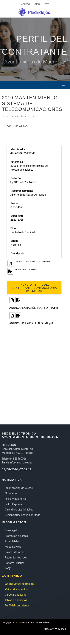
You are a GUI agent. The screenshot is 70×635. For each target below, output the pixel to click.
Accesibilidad (12, 541)
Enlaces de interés (15, 552)
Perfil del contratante (17, 605)
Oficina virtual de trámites (20, 584)
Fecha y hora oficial (16, 499)
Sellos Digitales (13, 504)
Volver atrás (17, 126)
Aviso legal (11, 530)
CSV (46, 4)
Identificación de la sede (19, 488)
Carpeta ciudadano (16, 595)
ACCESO (25, 4)
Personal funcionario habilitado (22, 515)
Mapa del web (13, 547)
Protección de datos (16, 536)
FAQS (8, 568)
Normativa (11, 493)
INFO (37, 4)
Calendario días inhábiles (19, 509)
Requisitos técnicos (16, 557)
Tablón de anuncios (16, 600)
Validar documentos (16, 589)
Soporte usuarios (14, 563)
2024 (18, 622)
